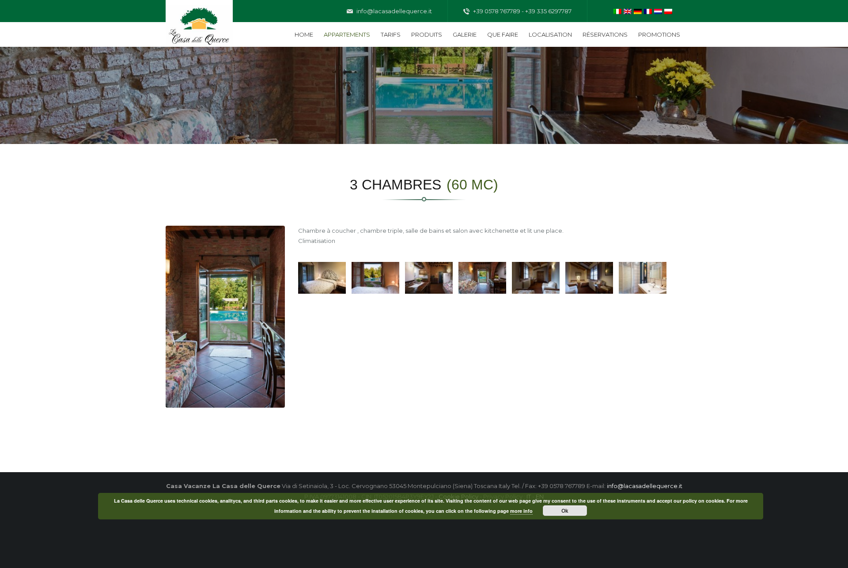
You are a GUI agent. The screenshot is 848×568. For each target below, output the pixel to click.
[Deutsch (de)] (638, 10)
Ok (564, 511)
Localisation (550, 34)
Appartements (347, 34)
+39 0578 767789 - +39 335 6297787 (522, 11)
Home (304, 34)
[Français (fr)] (648, 10)
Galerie (465, 34)
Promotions (659, 34)
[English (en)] (628, 10)
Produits (426, 34)
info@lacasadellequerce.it (393, 11)
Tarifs (391, 34)
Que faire (502, 34)
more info (521, 510)
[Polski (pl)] (668, 10)
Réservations (605, 34)
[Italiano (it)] (617, 10)
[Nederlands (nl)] (658, 10)
